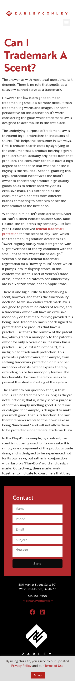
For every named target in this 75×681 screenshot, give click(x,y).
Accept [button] (38, 675)
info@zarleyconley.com (37, 600)
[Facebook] (32, 612)
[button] (66, 22)
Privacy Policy (21, 665)
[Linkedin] (43, 612)
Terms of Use (54, 665)
